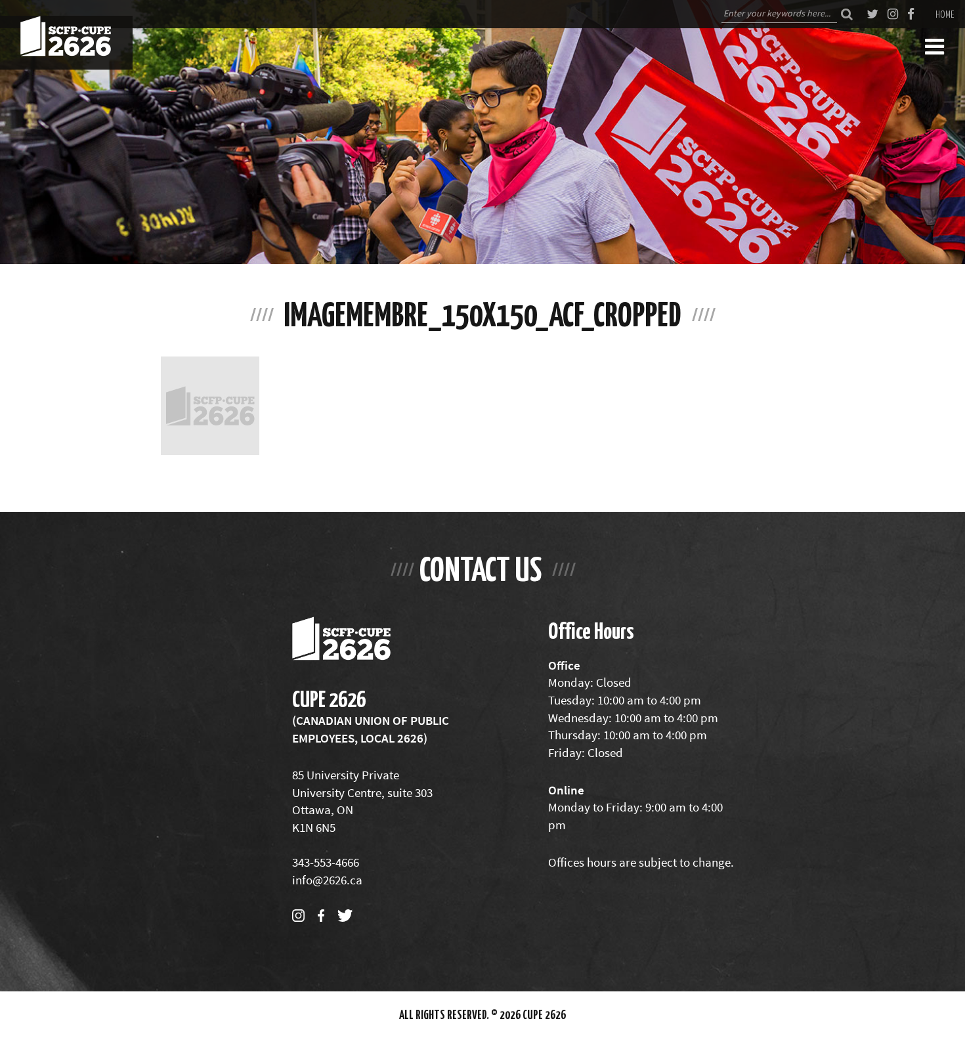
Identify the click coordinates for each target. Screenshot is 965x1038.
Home (944, 14)
